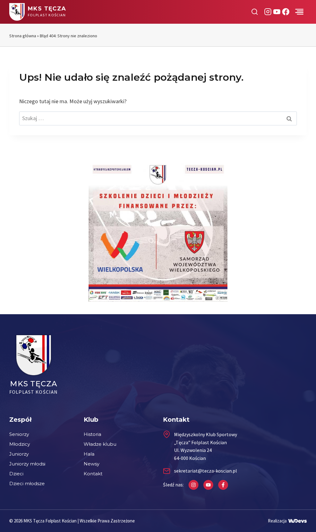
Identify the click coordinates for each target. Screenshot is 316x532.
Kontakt (93, 474)
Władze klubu (100, 444)
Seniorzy (19, 434)
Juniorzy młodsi (27, 464)
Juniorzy (19, 454)
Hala (89, 454)
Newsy (91, 464)
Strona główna (22, 36)
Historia (92, 434)
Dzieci (16, 474)
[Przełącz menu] (299, 12)
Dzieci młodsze (27, 483)
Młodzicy (19, 444)
